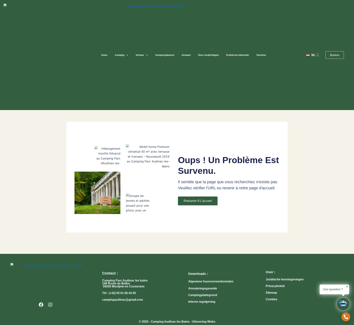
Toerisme (261, 55)
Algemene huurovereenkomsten (210, 281)
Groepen (186, 55)
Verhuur (140, 55)
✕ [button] (347, 286)
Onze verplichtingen (208, 55)
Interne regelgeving (201, 301)
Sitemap (271, 292)
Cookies (271, 299)
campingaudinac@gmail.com (122, 299)
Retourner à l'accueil (198, 200)
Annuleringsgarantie (202, 288)
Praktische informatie (237, 55)
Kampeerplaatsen (164, 55)
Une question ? (333, 289)
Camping (119, 55)
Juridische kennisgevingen (285, 279)
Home (104, 55)
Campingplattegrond (202, 295)
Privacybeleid (275, 286)
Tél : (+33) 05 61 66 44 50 (119, 293)
